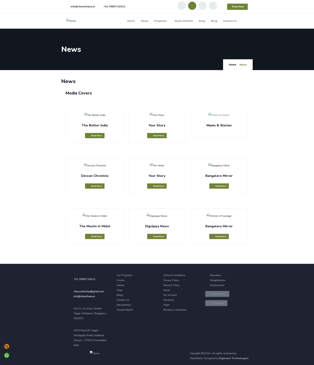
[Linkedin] (213, 6)
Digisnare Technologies (234, 358)
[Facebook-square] (140, 355)
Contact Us (230, 21)
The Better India (95, 125)
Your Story (157, 125)
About (144, 21)
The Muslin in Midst (94, 226)
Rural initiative (184, 21)
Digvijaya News (157, 226)
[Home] (71, 21)
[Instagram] (182, 6)
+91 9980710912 (85, 279)
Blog (214, 21)
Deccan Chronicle (95, 176)
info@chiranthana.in (84, 296)
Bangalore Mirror (219, 176)
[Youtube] (192, 6)
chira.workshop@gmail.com (89, 291)
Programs (160, 21)
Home (131, 21)
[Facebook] (203, 6)
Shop (202, 21)
